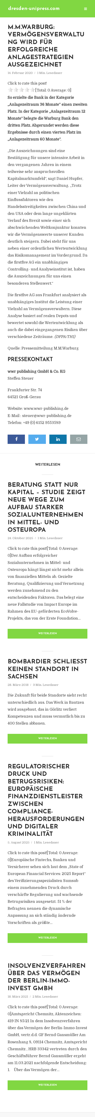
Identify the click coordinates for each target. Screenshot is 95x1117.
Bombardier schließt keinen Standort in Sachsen (47, 669)
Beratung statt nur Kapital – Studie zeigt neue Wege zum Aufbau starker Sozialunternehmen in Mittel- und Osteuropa (46, 507)
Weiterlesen (47, 633)
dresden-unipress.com (34, 8)
